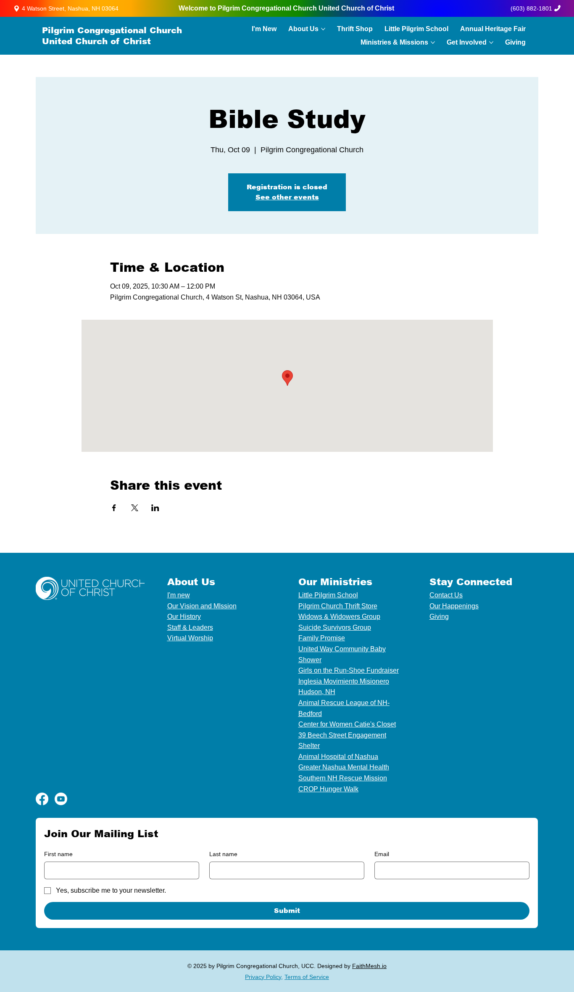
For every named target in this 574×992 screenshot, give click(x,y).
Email (381, 854)
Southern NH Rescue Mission (342, 778)
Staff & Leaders (190, 627)
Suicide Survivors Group (334, 627)
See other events (287, 197)
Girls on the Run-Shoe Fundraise (347, 670)
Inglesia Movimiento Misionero (343, 681)
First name (58, 854)
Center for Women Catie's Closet (347, 724)
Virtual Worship (190, 638)
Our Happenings (454, 606)
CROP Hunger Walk (328, 789)
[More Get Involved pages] (491, 42)
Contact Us (446, 595)
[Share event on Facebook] (114, 507)
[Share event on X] (135, 507)
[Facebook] (42, 799)
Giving (439, 616)
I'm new (178, 595)
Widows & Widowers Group (339, 616)
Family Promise (321, 638)
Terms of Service (306, 976)
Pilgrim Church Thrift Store (337, 606)
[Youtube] (61, 799)
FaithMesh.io (369, 966)
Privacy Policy (263, 976)
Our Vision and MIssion (202, 606)
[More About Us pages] (323, 29)
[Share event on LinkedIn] (155, 507)
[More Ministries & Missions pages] (433, 42)
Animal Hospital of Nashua (338, 756)
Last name (223, 854)
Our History (184, 616)
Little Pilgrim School (328, 595)
